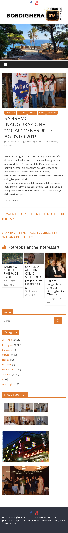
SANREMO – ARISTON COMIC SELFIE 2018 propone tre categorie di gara (33, 277)
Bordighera (7, 345)
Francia (5, 359)
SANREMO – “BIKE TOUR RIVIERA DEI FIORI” (12, 272)
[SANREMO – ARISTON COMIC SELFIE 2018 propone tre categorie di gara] (34, 254)
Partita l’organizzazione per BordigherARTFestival (55, 287)
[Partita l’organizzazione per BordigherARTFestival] (55, 254)
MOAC (39, 141)
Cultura (22, 112)
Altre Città (10, 112)
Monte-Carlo (8, 369)
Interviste (7, 364)
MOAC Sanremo (50, 141)
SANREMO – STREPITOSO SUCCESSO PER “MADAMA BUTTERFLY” (29, 235)
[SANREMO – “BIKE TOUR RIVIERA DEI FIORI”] (12, 254)
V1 (3, 379)
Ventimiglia (7, 384)
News (41, 112)
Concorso (7, 349)
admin (28, 141)
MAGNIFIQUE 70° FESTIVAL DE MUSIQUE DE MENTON (33, 216)
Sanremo (52, 112)
